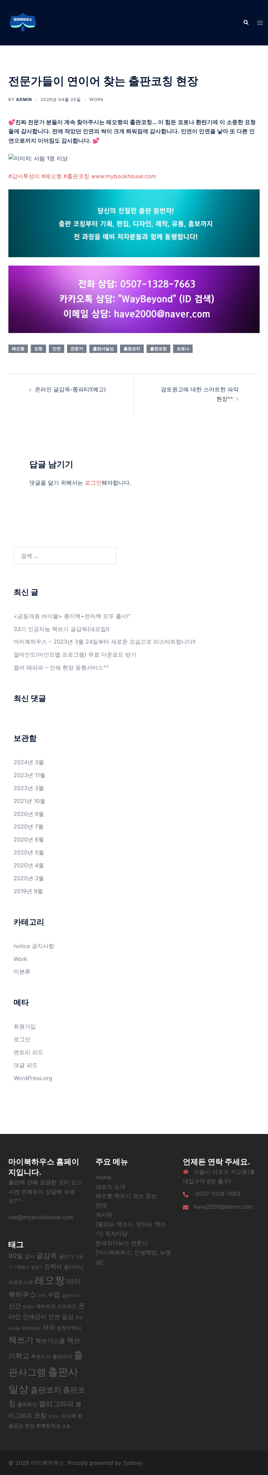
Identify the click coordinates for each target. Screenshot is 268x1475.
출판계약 (62, 1356)
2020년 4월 (29, 865)
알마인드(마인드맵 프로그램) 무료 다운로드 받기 (75, 654)
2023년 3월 (29, 788)
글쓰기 (66, 1256)
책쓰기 (21, 1340)
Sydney (133, 1462)
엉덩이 (28, 1306)
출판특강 (27, 1404)
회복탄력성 (48, 1426)
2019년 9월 (28, 891)
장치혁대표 (31, 1328)
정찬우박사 (69, 1328)
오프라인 (67, 1306)
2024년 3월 (29, 762)
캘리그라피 (56, 1404)
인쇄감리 (34, 1316)
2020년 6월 (29, 839)
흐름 (66, 1426)
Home (103, 1177)
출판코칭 (158, 348)
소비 (42, 1295)
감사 (30, 1256)
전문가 (76, 348)
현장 (30, 1426)
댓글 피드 (26, 1065)
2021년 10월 (29, 800)
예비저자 (45, 1306)
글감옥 (46, 1255)
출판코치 (132, 348)
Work (96, 99)
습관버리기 (71, 1295)
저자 (49, 1327)
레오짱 (18, 348)
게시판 (104, 1214)
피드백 (68, 1416)
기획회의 (21, 1267)
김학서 (53, 1266)
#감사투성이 (24, 176)
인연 (56, 348)
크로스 (54, 1416)
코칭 (40, 1415)
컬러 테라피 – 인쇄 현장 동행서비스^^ (61, 667)
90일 (15, 1255)
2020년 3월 (29, 878)
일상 (68, 1316)
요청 (38, 348)
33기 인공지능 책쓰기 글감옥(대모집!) (62, 629)
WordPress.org (33, 1078)
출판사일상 (103, 348)
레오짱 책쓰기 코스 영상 (126, 1195)
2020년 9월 (29, 813)
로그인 (93, 482)
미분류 (22, 971)
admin (24, 99)
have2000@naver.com (223, 1206)
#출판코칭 (76, 176)
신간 (14, 1305)
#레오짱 (52, 176)
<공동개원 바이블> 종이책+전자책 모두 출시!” (72, 616)
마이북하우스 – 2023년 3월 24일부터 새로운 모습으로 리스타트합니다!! (105, 641)
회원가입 (25, 1026)
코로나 (183, 348)
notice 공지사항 (34, 945)
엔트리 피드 (28, 1052)
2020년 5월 (29, 852)
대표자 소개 (110, 1186)
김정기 (37, 1267)
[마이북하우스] (22, 22)
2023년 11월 (29, 775)
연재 (101, 1205)
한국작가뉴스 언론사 (122, 1242)
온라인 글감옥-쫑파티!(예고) (70, 389)
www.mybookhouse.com (123, 176)
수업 (53, 1294)
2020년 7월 (29, 826)
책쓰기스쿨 (50, 1340)
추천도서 (41, 1356)
